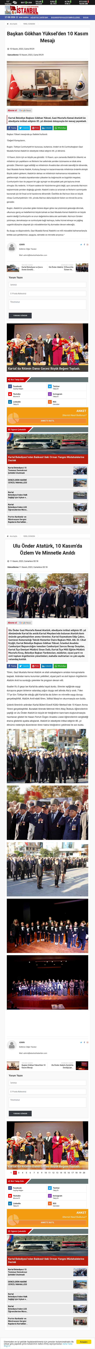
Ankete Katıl (47, 421)
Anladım (83, 1341)
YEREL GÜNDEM (29, 24)
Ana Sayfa (13, 24)
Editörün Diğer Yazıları (27, 249)
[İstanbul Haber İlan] (22, 10)
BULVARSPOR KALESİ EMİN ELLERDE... (36, 18)
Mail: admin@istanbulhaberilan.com (33, 255)
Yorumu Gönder (20, 315)
